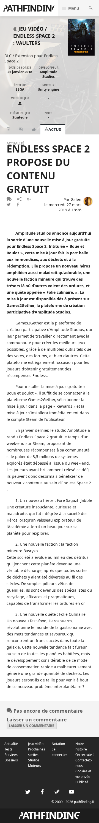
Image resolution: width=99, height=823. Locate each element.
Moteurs (34, 765)
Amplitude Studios (48, 74)
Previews (11, 754)
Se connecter (59, 752)
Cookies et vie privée (83, 774)
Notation (58, 743)
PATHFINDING (29, 8)
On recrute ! (84, 754)
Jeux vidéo (35, 743)
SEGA (20, 89)
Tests (8, 749)
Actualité (11, 743)
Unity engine (48, 89)
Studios (33, 760)
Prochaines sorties (36, 752)
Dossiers (11, 760)
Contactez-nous (83, 763)
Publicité (81, 782)
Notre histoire (81, 746)
